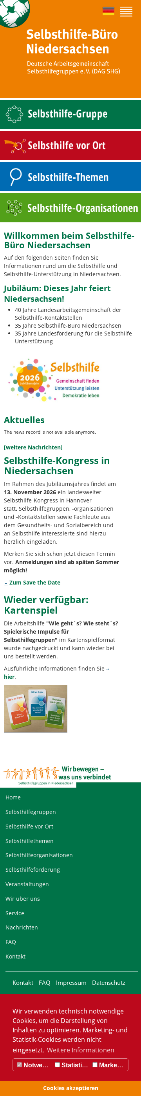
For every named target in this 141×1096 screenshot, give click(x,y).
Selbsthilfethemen (29, 841)
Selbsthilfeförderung (32, 869)
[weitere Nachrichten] (33, 447)
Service (14, 913)
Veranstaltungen (27, 884)
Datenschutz (108, 982)
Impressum (71, 982)
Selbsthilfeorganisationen (39, 855)
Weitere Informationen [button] (80, 1050)
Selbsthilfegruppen (30, 812)
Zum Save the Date (34, 582)
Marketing (113, 1065)
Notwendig (37, 1065)
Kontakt (15, 956)
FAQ (10, 942)
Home (13, 797)
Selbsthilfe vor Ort (29, 826)
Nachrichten (21, 927)
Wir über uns (22, 898)
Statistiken (75, 1065)
